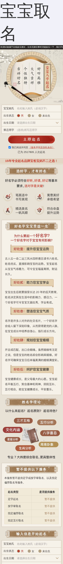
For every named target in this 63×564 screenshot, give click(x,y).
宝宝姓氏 (9, 108)
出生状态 (9, 115)
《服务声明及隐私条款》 (42, 147)
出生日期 (9, 122)
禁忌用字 (9, 129)
